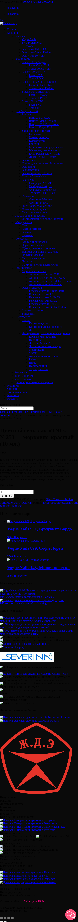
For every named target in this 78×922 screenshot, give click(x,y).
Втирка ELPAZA (39, 117)
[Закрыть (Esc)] (1, 918)
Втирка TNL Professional (44, 124)
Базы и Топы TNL (33, 101)
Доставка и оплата (18, 392)
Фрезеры (27, 235)
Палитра (27, 261)
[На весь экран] (8, 918)
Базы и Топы (22, 58)
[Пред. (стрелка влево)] (1, 921)
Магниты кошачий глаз (36, 258)
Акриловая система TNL (44, 274)
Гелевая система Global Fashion (48, 307)
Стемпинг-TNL (38, 202)
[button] (70, 914)
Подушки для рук (33, 254)
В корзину (6, 495)
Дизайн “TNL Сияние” (43, 156)
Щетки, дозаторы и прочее (38, 248)
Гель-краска (29, 160)
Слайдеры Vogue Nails (42, 189)
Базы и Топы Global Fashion (39, 81)
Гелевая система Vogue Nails (46, 290)
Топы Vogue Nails (40, 68)
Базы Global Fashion (41, 85)
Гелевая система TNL (42, 294)
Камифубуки (37, 140)
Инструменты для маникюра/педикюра (46, 333)
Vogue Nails (29, 39)
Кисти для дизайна (40, 323)
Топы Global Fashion (41, 88)
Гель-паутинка (31, 169)
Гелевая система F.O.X (43, 300)
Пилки (33, 362)
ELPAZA (27, 45)
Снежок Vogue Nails (34, 176)
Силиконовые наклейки (37, 212)
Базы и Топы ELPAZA (36, 91)
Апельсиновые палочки (44, 356)
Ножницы (35, 339)
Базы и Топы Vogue (34, 62)
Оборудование (23, 222)
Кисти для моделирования (45, 326)
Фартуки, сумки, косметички (40, 264)
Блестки (34, 143)
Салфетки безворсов (34, 241)
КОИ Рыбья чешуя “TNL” (45, 153)
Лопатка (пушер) (39, 343)
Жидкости (21, 372)
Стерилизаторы (31, 228)
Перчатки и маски (33, 245)
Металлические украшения (46, 147)
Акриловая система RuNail (45, 284)
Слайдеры (28, 179)
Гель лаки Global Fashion (37, 52)
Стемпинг (28, 196)
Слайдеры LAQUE (40, 186)
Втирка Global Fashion (42, 120)
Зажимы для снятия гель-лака (40, 251)
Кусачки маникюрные (42, 336)
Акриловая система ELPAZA (47, 277)
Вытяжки (27, 232)
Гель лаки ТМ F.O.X (34, 49)
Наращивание (23, 267)
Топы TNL (35, 107)
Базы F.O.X (36, 75)
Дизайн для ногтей (26, 111)
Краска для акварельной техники (42, 163)
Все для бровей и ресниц (30, 215)
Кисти (26, 320)
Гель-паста (28, 166)
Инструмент (22, 316)
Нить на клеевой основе (37, 205)
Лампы (26, 225)
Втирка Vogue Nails (41, 127)
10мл (46, 502)
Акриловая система (34, 271)
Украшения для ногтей (36, 130)
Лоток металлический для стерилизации (45, 348)
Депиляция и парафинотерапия (34, 382)
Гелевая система (32, 287)
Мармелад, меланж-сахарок (46, 150)
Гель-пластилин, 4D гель (37, 173)
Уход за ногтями (24, 375)
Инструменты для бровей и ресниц (43, 218)
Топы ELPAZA (38, 98)
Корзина (12, 398)
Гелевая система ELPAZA (45, 297)
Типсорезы (28, 313)
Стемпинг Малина (40, 199)
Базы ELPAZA (38, 94)
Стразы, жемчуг (39, 137)
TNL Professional (32, 42)
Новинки (13, 385)
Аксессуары (22, 238)
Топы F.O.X (36, 78)
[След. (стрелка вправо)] (5, 921)
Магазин (12, 32)
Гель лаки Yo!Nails (33, 55)
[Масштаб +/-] (12, 918)
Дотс (32, 330)
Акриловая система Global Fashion (50, 281)
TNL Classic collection (59, 499)
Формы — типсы (32, 310)
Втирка (26, 114)
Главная (12, 29)
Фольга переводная (34, 209)
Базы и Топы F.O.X (34, 71)
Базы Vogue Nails (39, 65)
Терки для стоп (38, 369)
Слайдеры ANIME (40, 183)
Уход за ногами (24, 379)
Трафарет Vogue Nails (42, 192)
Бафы (32, 359)
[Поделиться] (5, 918)
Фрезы (33, 352)
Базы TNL (35, 104)
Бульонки (35, 134)
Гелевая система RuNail (43, 303)
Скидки (12, 388)
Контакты (13, 395)
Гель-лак (20, 36)
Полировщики (38, 365)
